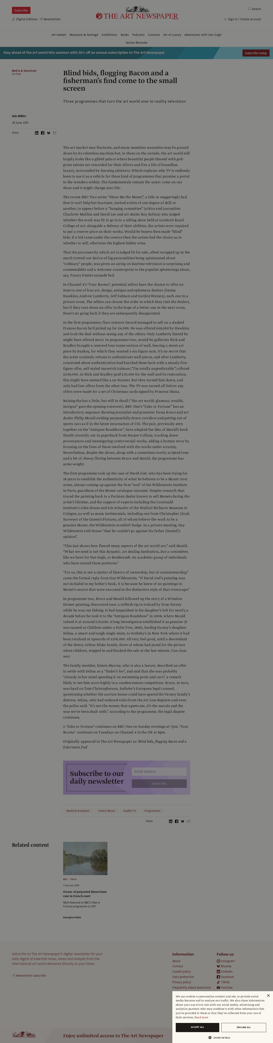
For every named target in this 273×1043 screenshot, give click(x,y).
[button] (221, 1037)
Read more (201, 1017)
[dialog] (222, 1017)
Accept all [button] (197, 1027)
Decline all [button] (244, 1027)
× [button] (268, 995)
